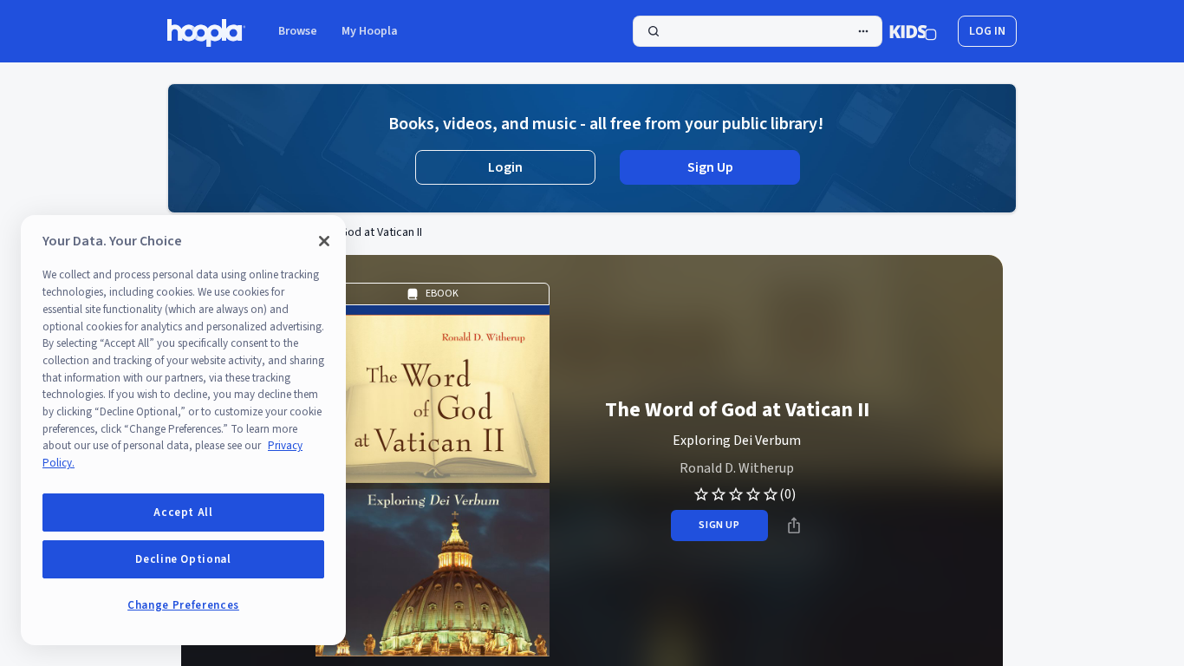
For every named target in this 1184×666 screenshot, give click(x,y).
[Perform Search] (757, 31)
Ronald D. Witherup (737, 468)
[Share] (794, 525)
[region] (183, 430)
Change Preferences (183, 605)
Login (505, 167)
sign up (719, 525)
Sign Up (710, 167)
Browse (297, 31)
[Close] (324, 241)
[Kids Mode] (913, 31)
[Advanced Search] (863, 31)
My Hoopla (370, 31)
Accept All (183, 512)
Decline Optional (183, 559)
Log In (987, 31)
